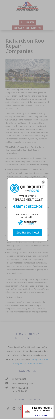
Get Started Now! (27, 232)
